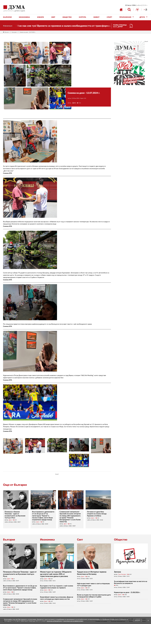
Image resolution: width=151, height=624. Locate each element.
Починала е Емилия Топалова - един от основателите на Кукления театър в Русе (20, 574)
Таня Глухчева (122, 574)
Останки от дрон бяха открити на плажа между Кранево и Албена (97, 514)
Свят (80, 539)
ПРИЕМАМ (137, 620)
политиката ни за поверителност (73, 621)
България (14, 32)
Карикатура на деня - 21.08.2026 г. (127, 592)
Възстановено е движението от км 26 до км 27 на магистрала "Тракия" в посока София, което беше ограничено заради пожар (43, 516)
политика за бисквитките (54, 621)
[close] (148, 620)
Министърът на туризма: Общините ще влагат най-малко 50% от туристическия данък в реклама (55, 574)
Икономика (47, 539)
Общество (120, 539)
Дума (74, 103)
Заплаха (117, 572)
